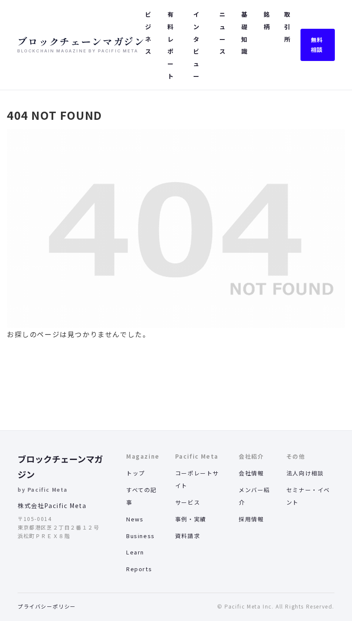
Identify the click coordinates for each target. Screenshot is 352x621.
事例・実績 (190, 519)
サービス (187, 502)
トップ (135, 473)
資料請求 (187, 536)
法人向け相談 (305, 473)
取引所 (287, 26)
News (134, 519)
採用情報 (251, 519)
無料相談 (317, 45)
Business (140, 536)
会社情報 (251, 473)
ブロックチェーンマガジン (60, 467)
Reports (139, 569)
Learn (135, 552)
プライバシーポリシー (47, 606)
